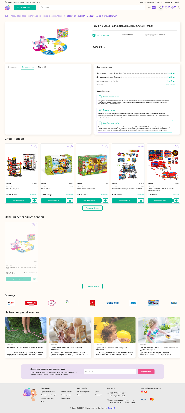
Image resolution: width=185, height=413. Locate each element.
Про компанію (65, 398)
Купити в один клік (18, 200)
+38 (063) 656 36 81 (16, 2)
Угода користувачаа (83, 391)
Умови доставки (66, 395)
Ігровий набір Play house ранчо (86, 189)
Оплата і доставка (147, 2)
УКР (153, 7)
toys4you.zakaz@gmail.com (122, 400)
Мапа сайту (98, 395)
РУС (149, 7)
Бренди (159, 2)
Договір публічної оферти (48, 395)
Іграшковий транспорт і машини (26, 16)
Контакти (168, 2)
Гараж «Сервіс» (45, 189)
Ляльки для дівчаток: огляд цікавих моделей (56, 348)
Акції (177, 2)
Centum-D (111, 408)
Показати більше (92, 208)
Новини (79, 395)
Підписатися (146, 372)
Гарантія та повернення (48, 391)
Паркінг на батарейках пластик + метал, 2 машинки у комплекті (161, 189)
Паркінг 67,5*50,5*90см (13, 189)
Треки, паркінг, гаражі (53, 16)
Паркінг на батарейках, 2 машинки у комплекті (127, 189)
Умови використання (47, 398)
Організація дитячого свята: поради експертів (101, 348)
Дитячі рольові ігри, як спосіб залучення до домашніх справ (149, 348)
